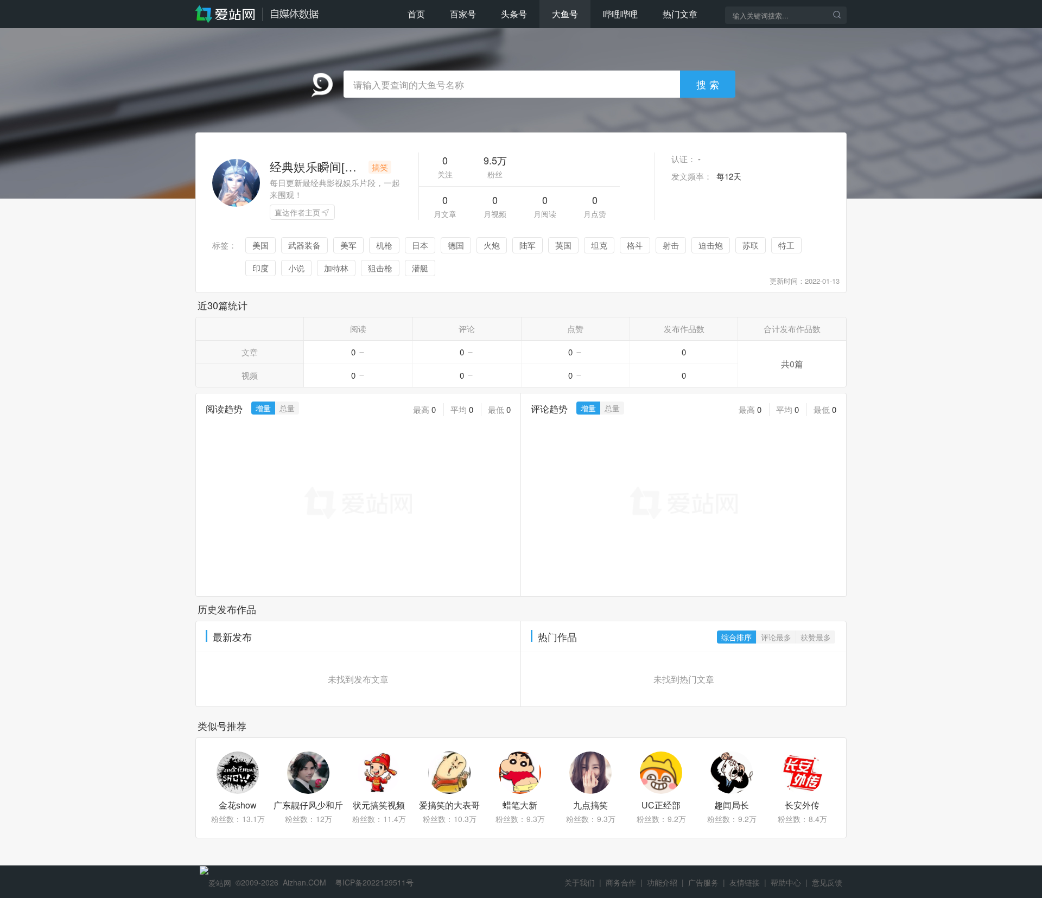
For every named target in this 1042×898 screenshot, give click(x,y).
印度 (260, 267)
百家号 (463, 14)
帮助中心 (786, 882)
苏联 (750, 245)
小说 (296, 267)
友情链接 (744, 882)
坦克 (599, 245)
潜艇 (420, 267)
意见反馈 (827, 882)
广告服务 (703, 882)
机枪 (384, 245)
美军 (348, 245)
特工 (786, 245)
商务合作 (621, 882)
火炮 (492, 245)
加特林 (336, 267)
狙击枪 (380, 267)
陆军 (527, 245)
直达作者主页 (297, 212)
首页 (416, 14)
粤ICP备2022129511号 (374, 882)
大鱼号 (565, 14)
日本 (420, 245)
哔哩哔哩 (620, 14)
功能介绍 (662, 882)
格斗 (635, 245)
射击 (671, 245)
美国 (260, 245)
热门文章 (680, 14)
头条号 (514, 14)
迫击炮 (710, 245)
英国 (563, 245)
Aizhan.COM (304, 882)
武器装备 (304, 245)
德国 (456, 245)
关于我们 (579, 882)
